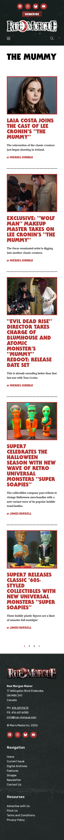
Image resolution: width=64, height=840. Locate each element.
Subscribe (32, 14)
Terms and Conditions (21, 815)
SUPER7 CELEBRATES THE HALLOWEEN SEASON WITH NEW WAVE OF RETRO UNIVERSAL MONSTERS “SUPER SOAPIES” (31, 465)
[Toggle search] (52, 38)
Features (12, 770)
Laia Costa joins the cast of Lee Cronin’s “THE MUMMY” (30, 128)
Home (10, 756)
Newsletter (14, 780)
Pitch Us (12, 810)
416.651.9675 (20, 708)
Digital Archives (17, 766)
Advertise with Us (18, 806)
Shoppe (11, 775)
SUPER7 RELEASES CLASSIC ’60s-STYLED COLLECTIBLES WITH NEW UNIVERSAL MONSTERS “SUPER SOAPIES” (31, 591)
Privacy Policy (16, 820)
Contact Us (14, 784)
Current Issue (15, 761)
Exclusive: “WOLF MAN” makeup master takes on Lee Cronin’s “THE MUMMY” (31, 229)
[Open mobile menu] (8, 38)
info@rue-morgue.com (21, 717)
